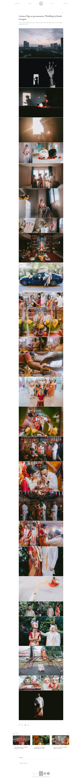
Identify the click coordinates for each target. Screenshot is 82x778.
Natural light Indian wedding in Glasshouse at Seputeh (21, 747)
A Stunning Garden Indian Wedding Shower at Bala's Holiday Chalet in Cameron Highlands (40, 747)
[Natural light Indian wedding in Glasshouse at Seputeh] (21, 740)
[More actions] (62, 13)
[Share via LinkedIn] (25, 725)
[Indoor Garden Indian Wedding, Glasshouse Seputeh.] (60, 740)
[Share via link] (28, 725)
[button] (69, 4)
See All (68, 733)
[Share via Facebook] (19, 725)
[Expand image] (41, 43)
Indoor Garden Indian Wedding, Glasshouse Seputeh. (60, 747)
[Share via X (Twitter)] (22, 725)
